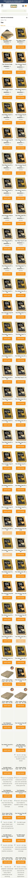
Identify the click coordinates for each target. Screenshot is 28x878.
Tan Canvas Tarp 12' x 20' (7, 507)
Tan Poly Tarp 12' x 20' (7, 165)
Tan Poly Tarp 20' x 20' (7, 529)
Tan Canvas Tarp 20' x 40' (20, 723)
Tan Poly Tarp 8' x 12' (7, 399)
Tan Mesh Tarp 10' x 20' (20, 291)
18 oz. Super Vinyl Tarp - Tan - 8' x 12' (7, 814)
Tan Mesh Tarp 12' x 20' (20, 486)
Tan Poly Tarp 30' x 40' (7, 637)
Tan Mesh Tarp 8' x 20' (20, 507)
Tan (5, 20)
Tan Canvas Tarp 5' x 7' (7, 90)
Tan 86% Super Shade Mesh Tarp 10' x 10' (21, 746)
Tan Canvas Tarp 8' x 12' (20, 165)
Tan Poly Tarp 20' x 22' (20, 637)
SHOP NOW (7, 47)
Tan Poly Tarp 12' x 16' (21, 140)
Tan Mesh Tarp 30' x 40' (7, 745)
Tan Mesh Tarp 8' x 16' (20, 464)
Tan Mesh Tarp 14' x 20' (7, 659)
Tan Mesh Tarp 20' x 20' (20, 572)
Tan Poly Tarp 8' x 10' (7, 291)
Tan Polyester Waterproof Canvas (7, 723)
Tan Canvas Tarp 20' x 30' (20, 814)
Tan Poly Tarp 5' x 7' (20, 377)
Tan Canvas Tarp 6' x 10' (7, 216)
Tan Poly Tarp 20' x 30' (20, 399)
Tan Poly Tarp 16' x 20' (7, 378)
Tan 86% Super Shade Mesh (21, 835)
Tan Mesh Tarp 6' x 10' (7, 115)
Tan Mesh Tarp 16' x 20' (7, 551)
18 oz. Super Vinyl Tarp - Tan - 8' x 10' (7, 702)
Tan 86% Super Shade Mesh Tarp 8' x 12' (7, 836)
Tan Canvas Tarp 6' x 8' (20, 65)
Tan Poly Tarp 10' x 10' (7, 443)
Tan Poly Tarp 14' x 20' (21, 443)
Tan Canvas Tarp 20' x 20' (7, 594)
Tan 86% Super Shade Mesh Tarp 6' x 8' (7, 769)
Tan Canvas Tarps (7, 64)
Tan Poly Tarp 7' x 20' (21, 266)
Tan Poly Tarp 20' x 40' (20, 551)
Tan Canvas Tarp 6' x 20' (7, 464)
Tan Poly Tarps (7, 40)
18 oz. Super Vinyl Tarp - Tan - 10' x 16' (20, 858)
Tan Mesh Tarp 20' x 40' (20, 659)
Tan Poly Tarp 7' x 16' (21, 335)
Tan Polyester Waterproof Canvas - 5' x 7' (20, 792)
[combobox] (14, 11)
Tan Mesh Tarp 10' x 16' (20, 421)
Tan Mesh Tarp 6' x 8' (20, 90)
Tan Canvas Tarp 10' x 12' (7, 140)
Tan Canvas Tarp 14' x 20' (20, 529)
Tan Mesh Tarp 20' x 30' (7, 615)
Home (2, 20)
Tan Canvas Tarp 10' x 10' (20, 594)
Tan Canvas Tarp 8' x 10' (20, 115)
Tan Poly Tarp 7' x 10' (21, 313)
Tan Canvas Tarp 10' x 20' (20, 615)
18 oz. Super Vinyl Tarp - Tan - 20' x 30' (7, 858)
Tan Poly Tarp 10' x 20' (7, 191)
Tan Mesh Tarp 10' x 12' (20, 356)
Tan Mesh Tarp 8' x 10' (20, 191)
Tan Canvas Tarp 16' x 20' (20, 680)
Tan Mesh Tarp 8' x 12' (7, 421)
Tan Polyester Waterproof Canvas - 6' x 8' (7, 792)
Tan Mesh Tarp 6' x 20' (7, 356)
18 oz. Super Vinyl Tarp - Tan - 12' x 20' (20, 702)
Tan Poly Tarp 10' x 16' (7, 266)
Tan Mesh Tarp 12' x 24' (7, 572)
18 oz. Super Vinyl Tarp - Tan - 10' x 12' (7, 680)
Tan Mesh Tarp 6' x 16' (7, 335)
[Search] (24, 11)
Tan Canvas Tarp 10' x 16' (7, 313)
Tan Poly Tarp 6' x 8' (20, 240)
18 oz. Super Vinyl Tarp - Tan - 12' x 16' (20, 768)
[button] (2, 6)
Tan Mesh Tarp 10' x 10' (7, 486)
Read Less (3, 25)
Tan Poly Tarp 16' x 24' (7, 241)
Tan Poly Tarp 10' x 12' (21, 216)
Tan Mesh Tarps (20, 40)
